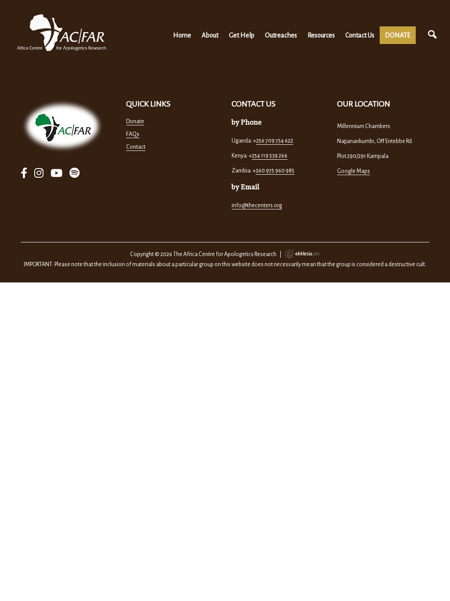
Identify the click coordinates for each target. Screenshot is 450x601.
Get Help (241, 35)
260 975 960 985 (275, 171)
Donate (135, 121)
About (210, 35)
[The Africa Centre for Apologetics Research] (61, 33)
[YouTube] (56, 174)
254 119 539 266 (269, 156)
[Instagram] (39, 174)
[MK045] (62, 126)
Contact (135, 147)
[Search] (432, 35)
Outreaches (281, 35)
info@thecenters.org (257, 205)
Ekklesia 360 (302, 253)
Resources (321, 35)
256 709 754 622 (274, 141)
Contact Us (359, 35)
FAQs (132, 134)
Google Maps (353, 171)
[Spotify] (74, 174)
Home (182, 35)
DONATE (397, 35)
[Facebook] (24, 174)
